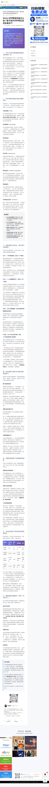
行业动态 (8, 5)
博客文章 (4, 5)
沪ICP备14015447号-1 (35, 782)
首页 (1, 5)
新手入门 (33, 53)
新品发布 (33, 55)
